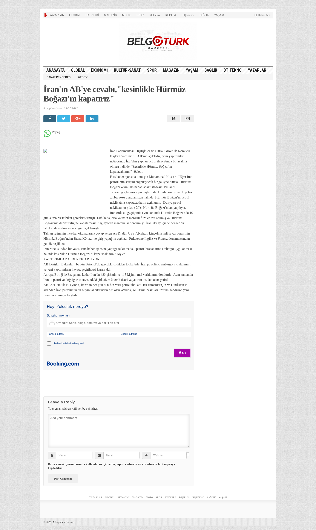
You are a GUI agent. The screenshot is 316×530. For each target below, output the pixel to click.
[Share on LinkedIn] (93, 118)
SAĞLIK (204, 15)
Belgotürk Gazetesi (63, 522)
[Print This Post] (173, 118)
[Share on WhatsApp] (47, 136)
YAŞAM (219, 15)
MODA (126, 15)
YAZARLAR (56, 15)
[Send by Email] (187, 118)
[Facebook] (50, 118)
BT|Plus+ (170, 15)
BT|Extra (154, 15)
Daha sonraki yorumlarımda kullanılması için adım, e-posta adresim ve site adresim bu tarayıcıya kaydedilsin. (111, 466)
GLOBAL (74, 15)
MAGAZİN (110, 15)
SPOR (140, 15)
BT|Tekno (187, 15)
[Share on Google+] (78, 118)
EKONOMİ (92, 15)
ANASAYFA (55, 70)
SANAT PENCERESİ (59, 77)
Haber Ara (263, 15)
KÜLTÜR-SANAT (127, 70)
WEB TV (82, 77)
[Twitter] (64, 118)
